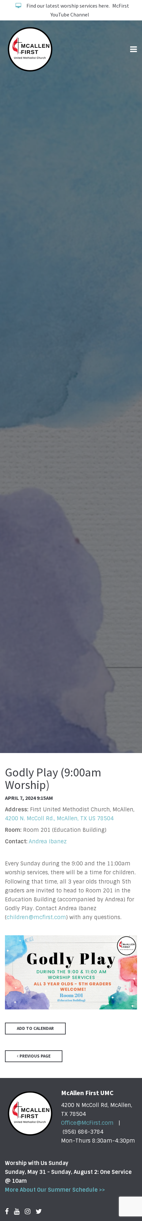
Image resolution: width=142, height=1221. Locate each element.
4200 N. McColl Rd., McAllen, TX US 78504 (59, 818)
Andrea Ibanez (48, 841)
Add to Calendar (35, 1028)
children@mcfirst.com (36, 917)
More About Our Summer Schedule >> (55, 1189)
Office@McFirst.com (87, 1122)
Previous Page (34, 1056)
